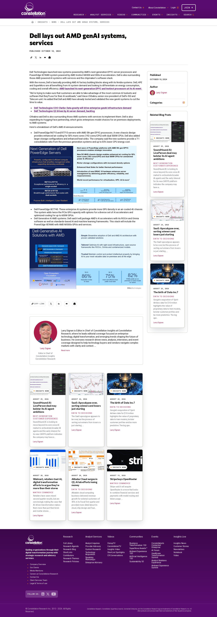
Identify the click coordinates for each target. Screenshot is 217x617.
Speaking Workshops (90, 558)
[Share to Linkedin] (40, 57)
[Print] (49, 57)
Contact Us (136, 7)
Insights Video (113, 549)
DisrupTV (111, 543)
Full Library (68, 543)
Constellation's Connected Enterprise (158, 545)
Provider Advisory (93, 546)
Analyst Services (100, 14)
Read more (65, 350)
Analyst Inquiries (92, 543)
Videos (121, 14)
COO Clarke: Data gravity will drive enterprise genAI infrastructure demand (82, 108)
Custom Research (93, 549)
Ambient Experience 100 (138, 552)
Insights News (180, 543)
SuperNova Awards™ (138, 548)
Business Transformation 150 (137, 544)
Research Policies (71, 561)
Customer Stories (181, 546)
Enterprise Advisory (93, 562)
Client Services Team (38, 580)
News (54, 22)
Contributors (68, 555)
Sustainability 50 (136, 561)
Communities (138, 14)
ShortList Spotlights (116, 552)
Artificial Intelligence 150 (138, 557)
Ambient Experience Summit (160, 566)
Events (156, 14)
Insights (172, 14)
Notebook (178, 552)
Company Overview (38, 564)
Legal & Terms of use (38, 583)
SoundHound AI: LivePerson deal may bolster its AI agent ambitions (44, 407)
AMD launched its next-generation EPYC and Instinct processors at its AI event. (100, 88)
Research (79, 14)
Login (173, 8)
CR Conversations (115, 555)
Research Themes (71, 558)
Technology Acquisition (90, 553)
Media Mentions (36, 571)
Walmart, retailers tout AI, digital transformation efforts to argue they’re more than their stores (47, 483)
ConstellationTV (114, 546)
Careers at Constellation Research (44, 574)
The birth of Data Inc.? (122, 402)
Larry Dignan (45, 348)
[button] (31, 57)
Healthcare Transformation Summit (158, 555)
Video (176, 555)
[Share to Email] (45, 57)
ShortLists (67, 552)
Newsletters (179, 549)
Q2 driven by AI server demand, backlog (64, 111)
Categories (156, 102)
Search (188, 14)
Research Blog (69, 549)
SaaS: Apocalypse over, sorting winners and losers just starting (86, 405)
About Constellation (157, 7)
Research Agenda (70, 546)
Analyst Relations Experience (159, 561)
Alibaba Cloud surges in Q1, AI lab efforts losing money (84, 482)
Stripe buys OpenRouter (123, 478)
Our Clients (34, 568)
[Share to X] (36, 57)
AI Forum (155, 550)
